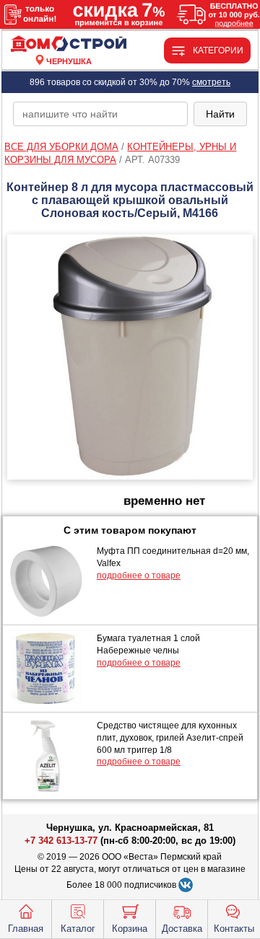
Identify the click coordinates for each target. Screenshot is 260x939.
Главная (25, 928)
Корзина (129, 928)
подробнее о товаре (139, 575)
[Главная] (69, 44)
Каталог (78, 928)
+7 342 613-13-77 (61, 840)
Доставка (182, 928)
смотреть (211, 82)
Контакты (234, 928)
